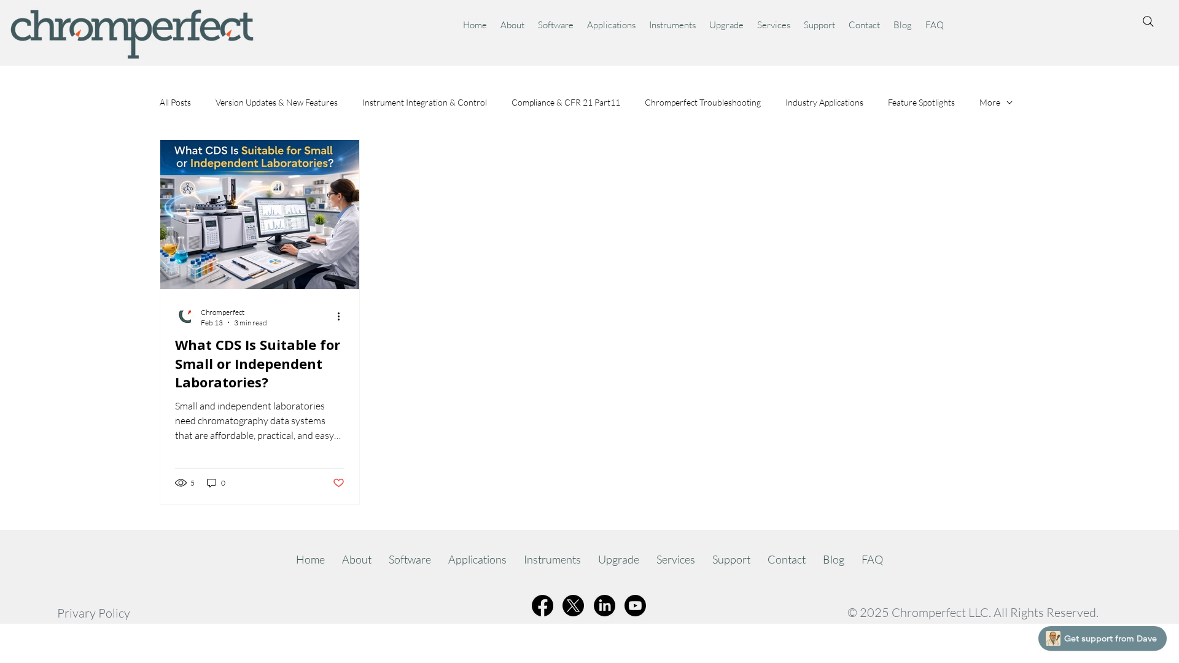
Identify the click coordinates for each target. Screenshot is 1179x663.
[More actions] (342, 316)
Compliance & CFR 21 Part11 (566, 102)
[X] (573, 605)
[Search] (1148, 21)
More (989, 102)
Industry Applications (824, 102)
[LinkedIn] (604, 605)
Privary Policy (93, 613)
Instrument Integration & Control (424, 102)
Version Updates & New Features (277, 102)
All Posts (175, 102)
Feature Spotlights (921, 102)
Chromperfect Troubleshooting (703, 102)
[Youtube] (635, 605)
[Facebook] (542, 605)
